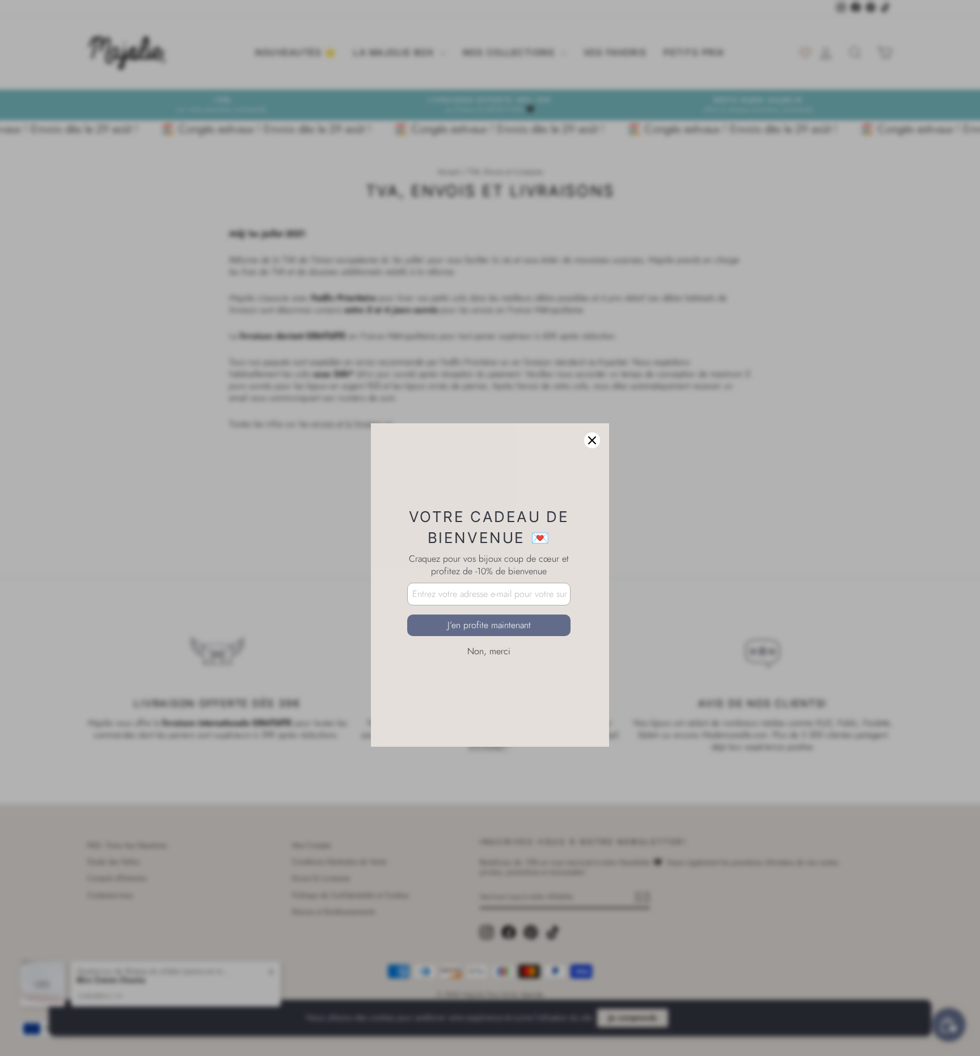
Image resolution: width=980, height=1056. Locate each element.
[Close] (592, 384)
